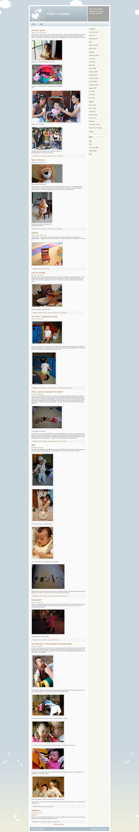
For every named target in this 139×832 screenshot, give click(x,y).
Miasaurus (92, 121)
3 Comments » (46, 269)
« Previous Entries (58, 824)
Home (33, 24)
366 (33, 445)
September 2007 (94, 85)
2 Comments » (59, 156)
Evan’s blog (92, 108)
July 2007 (92, 91)
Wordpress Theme (96, 829)
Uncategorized (93, 38)
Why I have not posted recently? (47, 391)
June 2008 (92, 62)
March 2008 (92, 68)
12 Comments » (63, 596)
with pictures (51, 156)
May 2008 (92, 65)
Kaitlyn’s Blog (93, 115)
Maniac (35, 232)
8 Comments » (56, 640)
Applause (36, 810)
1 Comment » (59, 229)
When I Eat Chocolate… (96, 128)
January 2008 (93, 75)
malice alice (92, 118)
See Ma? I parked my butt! (44, 316)
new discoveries (42, 156)
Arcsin (106, 829)
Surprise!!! (36, 600)
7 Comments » (63, 441)
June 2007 (92, 94)
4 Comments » (69, 388)
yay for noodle (38, 272)
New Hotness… (39, 160)
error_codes (92, 105)
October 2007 (93, 81)
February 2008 (93, 72)
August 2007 (92, 88)
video (39, 269)
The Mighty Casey (94, 124)
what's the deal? (52, 388)
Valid (93, 151)
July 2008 (92, 59)
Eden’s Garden (40, 829)
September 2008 (94, 55)
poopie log (92, 35)
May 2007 (92, 98)
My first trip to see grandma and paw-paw (51, 643)
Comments (94, 147)
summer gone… (39, 30)
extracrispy (92, 111)
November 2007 (93, 78)
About (41, 24)
